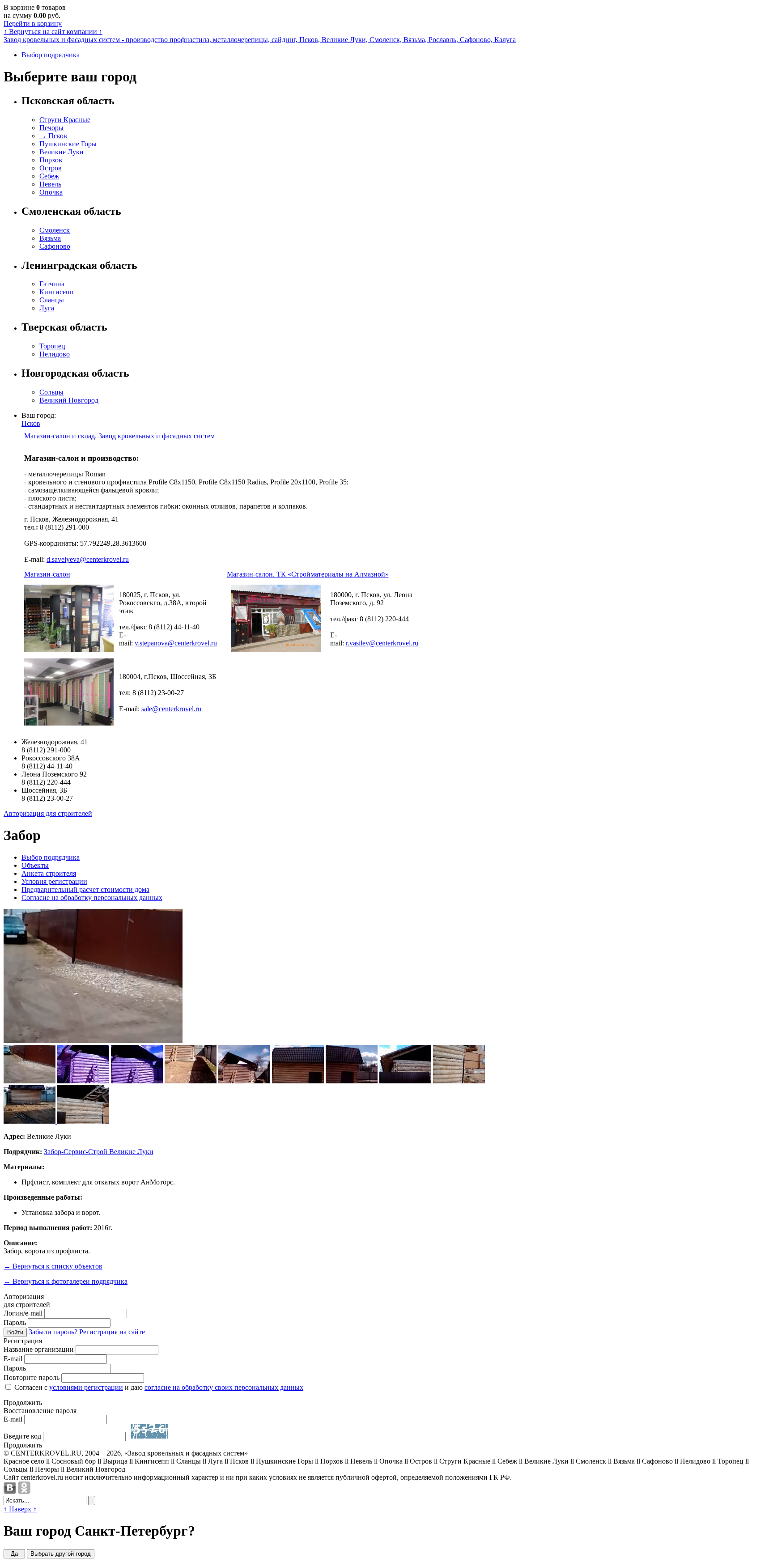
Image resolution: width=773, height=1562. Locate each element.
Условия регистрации (54, 881)
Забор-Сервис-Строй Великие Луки (98, 1151)
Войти (15, 1332)
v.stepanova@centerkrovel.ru (176, 643)
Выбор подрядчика (50, 55)
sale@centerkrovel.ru (171, 709)
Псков (30, 423)
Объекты (35, 865)
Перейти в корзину (33, 23)
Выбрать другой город (60, 1553)
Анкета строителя (48, 873)
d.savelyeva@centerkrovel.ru (88, 559)
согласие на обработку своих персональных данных (223, 1387)
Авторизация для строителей (48, 813)
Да (14, 1553)
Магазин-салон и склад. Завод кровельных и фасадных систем (119, 436)
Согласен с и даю (158, 1387)
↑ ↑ (53, 31)
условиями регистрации (86, 1387)
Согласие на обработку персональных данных (91, 897)
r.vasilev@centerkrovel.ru (382, 643)
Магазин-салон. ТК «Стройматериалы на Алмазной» (308, 574)
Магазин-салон (47, 574)
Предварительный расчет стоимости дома (85, 889)
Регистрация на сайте (112, 1332)
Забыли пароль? (53, 1332)
